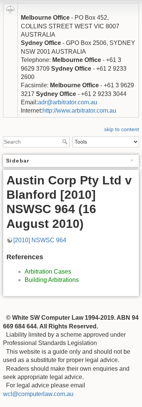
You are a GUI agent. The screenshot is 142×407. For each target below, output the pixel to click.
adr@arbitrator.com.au (67, 102)
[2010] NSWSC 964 (39, 240)
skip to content (121, 129)
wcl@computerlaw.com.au (38, 394)
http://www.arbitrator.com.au (79, 110)
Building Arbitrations (52, 280)
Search (65, 141)
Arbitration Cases (48, 271)
